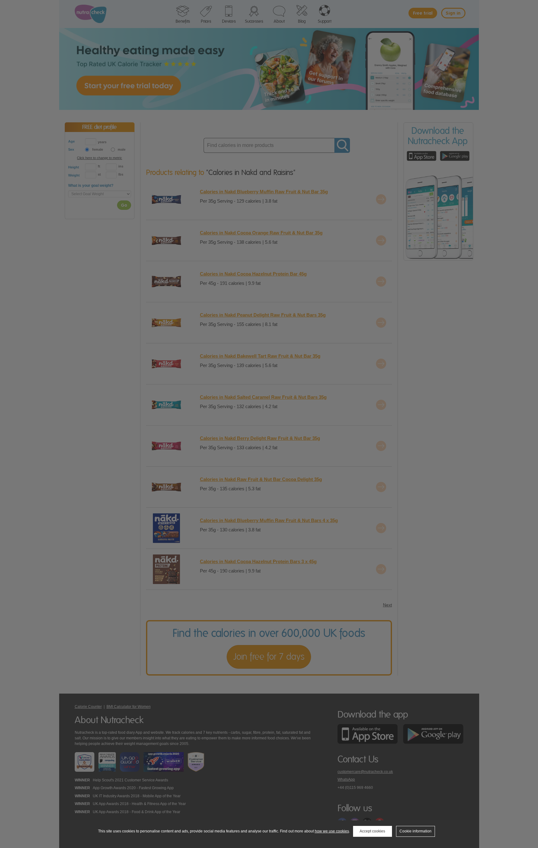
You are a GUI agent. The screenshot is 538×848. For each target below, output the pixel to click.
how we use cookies (332, 831)
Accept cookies (372, 831)
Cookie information (415, 831)
